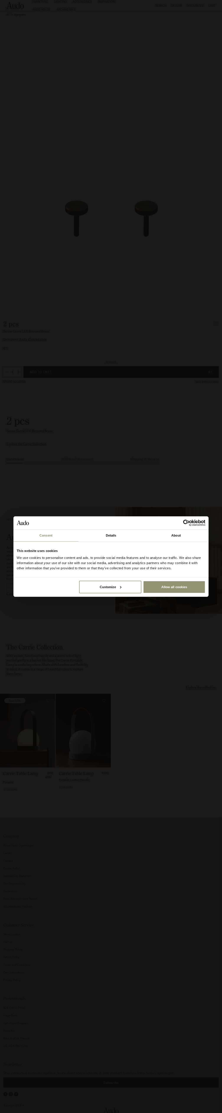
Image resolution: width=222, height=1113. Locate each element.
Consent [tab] (45, 535)
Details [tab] (111, 535)
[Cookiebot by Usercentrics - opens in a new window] (186, 523)
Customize (108, 587)
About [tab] (176, 535)
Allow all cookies (174, 587)
